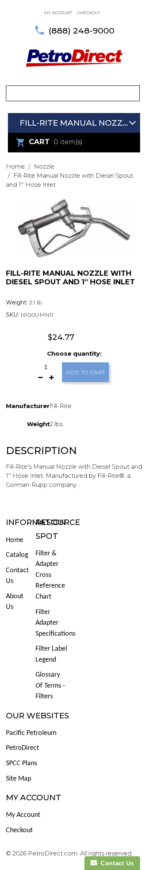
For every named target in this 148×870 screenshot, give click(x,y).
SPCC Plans (21, 763)
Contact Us (115, 863)
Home (15, 166)
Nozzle (44, 166)
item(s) (55, 141)
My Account (23, 815)
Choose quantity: (74, 353)
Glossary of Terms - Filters (50, 685)
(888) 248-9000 (81, 30)
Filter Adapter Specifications (55, 623)
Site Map (18, 779)
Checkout (88, 12)
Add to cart (85, 372)
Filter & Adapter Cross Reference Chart (50, 575)
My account (58, 12)
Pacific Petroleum (31, 733)
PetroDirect (22, 748)
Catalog (17, 555)
